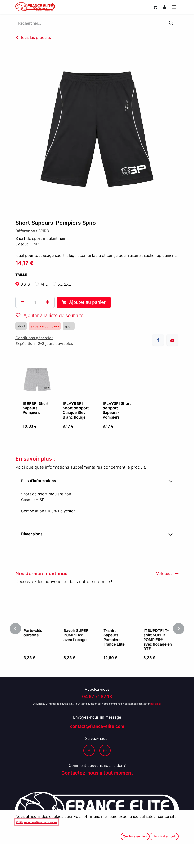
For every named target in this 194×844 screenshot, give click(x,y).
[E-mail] (172, 340)
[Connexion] (164, 7)
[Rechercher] (171, 23)
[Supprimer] (22, 302)
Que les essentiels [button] (135, 836)
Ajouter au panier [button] (87, 302)
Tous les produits (35, 37)
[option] (97, 397)
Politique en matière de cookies (36, 822)
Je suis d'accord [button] (164, 836)
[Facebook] (158, 340)
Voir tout (164, 573)
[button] (18, 628)
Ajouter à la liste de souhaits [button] (53, 315)
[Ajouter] (48, 302)
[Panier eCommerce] (155, 7)
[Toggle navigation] (174, 7)
